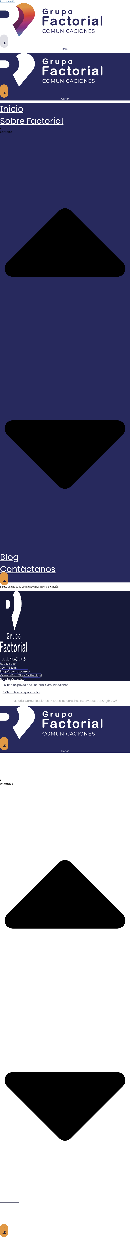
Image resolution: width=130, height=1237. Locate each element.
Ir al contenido (7, 1)
